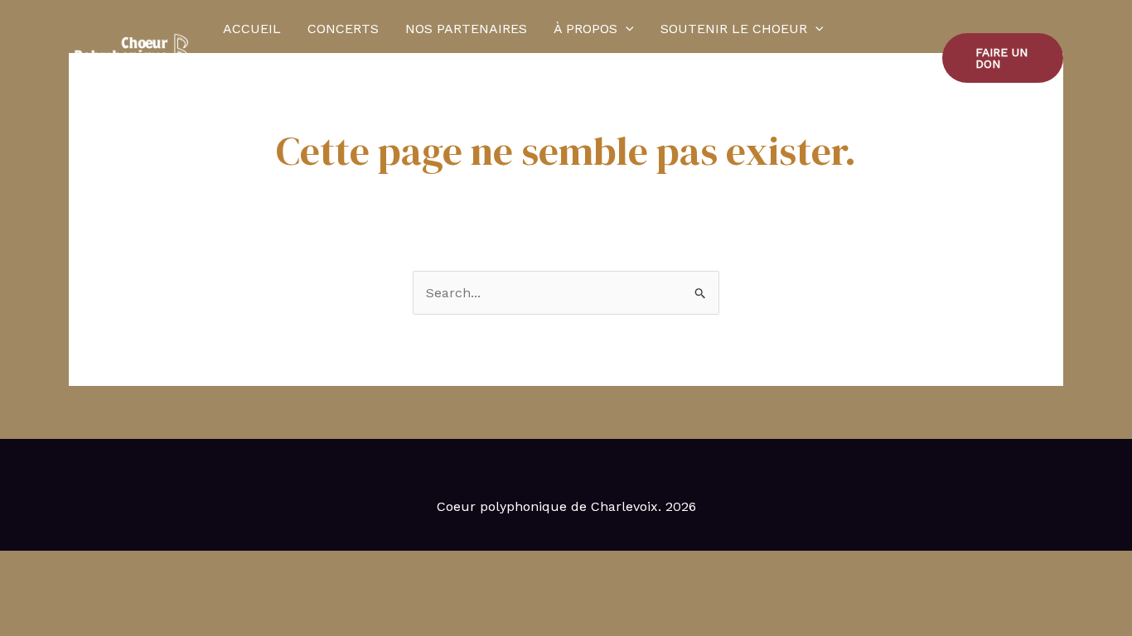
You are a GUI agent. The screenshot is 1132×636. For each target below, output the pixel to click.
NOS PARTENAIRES (466, 28)
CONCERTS (343, 28)
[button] (625, 29)
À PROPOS (585, 28)
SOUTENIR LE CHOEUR (733, 28)
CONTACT (255, 86)
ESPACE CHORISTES (378, 86)
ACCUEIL (252, 28)
